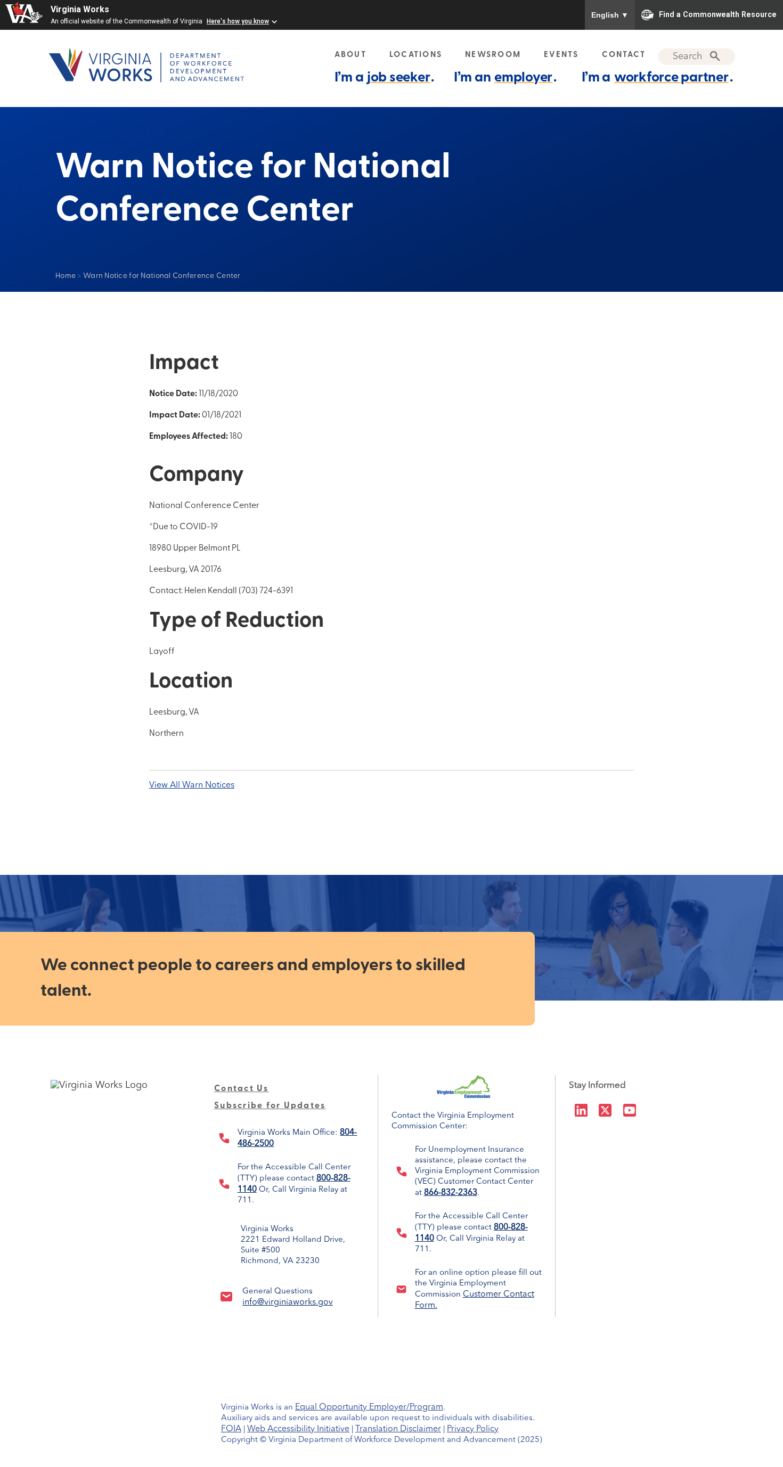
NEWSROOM (493, 55)
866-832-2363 (450, 1193)
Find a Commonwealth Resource (718, 14)
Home (65, 276)
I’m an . (505, 78)
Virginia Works (80, 9)
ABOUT (350, 55)
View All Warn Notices (191, 785)
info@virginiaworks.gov (287, 1302)
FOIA (231, 1429)
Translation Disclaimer (398, 1429)
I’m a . (385, 78)
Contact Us (241, 1089)
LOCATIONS (415, 55)
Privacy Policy (473, 1429)
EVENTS (561, 55)
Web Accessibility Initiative (298, 1429)
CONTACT (624, 55)
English (610, 15)
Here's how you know (238, 21)
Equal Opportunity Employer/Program (369, 1407)
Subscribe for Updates (269, 1106)
